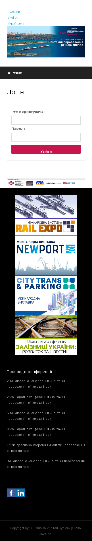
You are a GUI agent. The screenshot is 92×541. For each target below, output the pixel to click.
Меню (17, 72)
